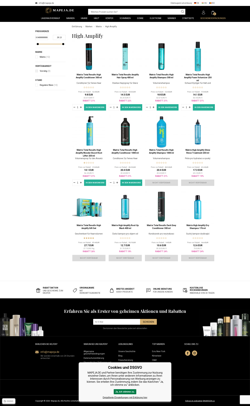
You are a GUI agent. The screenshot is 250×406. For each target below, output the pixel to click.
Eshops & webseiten (194, 401)
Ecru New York (158, 351)
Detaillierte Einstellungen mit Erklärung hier (125, 397)
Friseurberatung (125, 360)
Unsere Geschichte (126, 351)
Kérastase (156, 356)
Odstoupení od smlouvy (181, 3)
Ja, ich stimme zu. (125, 391)
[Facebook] (187, 353)
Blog (120, 356)
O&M (154, 360)
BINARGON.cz (209, 401)
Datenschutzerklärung (94, 358)
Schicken (148, 322)
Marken (89, 26)
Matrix (99, 26)
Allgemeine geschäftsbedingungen (94, 352)
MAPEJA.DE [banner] (58, 10)
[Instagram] (194, 353)
